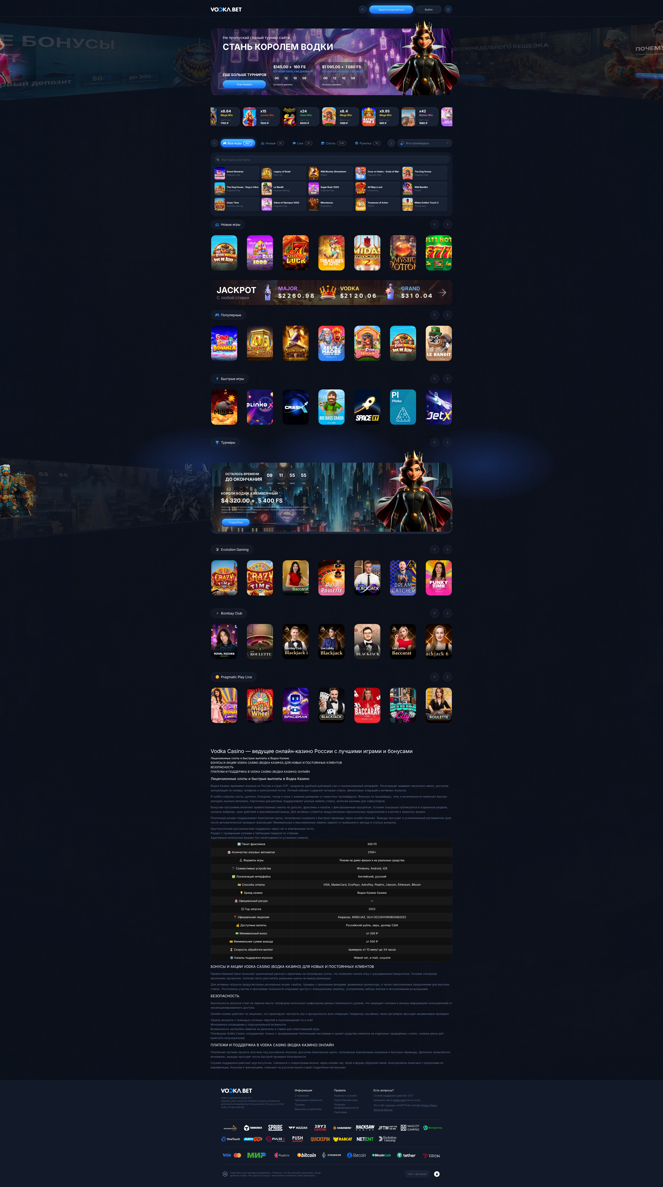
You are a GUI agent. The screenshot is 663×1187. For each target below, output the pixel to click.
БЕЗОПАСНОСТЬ (222, 767)
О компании (302, 1095)
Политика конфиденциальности (346, 1106)
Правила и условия (345, 1095)
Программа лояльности (308, 1100)
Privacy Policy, (429, 1105)
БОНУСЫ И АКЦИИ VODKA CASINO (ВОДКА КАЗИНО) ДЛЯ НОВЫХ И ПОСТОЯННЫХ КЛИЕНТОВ (276, 762)
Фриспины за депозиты (308, 1109)
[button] (215, 143)
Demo (224, 273)
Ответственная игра (345, 1100)
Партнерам (340, 1112)
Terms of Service (382, 1109)
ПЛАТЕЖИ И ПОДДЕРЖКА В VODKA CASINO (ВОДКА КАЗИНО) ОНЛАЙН (260, 771)
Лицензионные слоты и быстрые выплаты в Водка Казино (250, 758)
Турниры (300, 1104)
